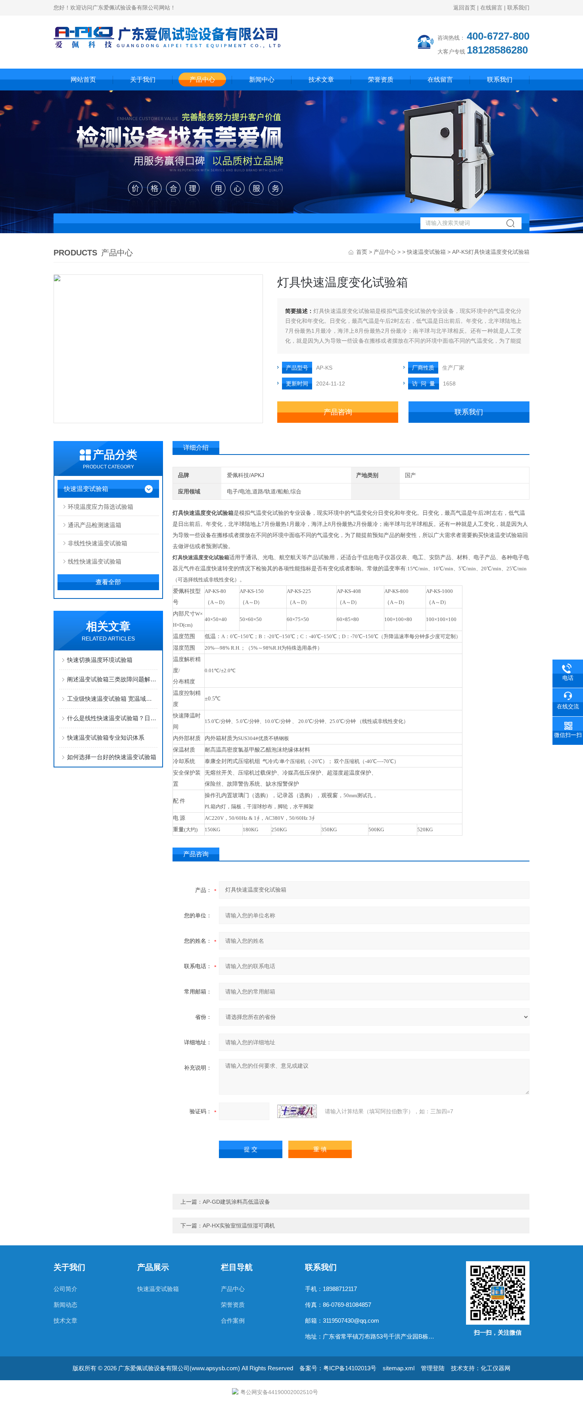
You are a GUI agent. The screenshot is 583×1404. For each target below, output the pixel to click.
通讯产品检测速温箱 (94, 525)
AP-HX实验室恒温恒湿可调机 (239, 1225)
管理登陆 (433, 1368)
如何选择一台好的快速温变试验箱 (111, 757)
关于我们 (142, 79)
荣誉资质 (380, 79)
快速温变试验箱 (426, 252)
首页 (361, 252)
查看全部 (108, 582)
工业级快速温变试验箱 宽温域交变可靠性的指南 (112, 698)
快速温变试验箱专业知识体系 (105, 737)
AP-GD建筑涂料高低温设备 (236, 1202)
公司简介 (65, 1288)
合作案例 (233, 1320)
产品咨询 (338, 412)
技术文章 (321, 79)
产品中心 (202, 79)
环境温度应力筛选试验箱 (100, 506)
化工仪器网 (495, 1368)
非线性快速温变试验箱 (97, 543)
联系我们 (518, 7)
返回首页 (464, 7)
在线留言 (491, 7)
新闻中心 (261, 79)
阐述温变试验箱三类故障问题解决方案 (112, 679)
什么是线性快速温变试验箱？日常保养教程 (112, 718)
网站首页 (83, 79)
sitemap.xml (398, 1368)
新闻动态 (65, 1304)
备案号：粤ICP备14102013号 (337, 1368)
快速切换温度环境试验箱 (99, 659)
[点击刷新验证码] (297, 1111)
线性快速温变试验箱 (94, 561)
